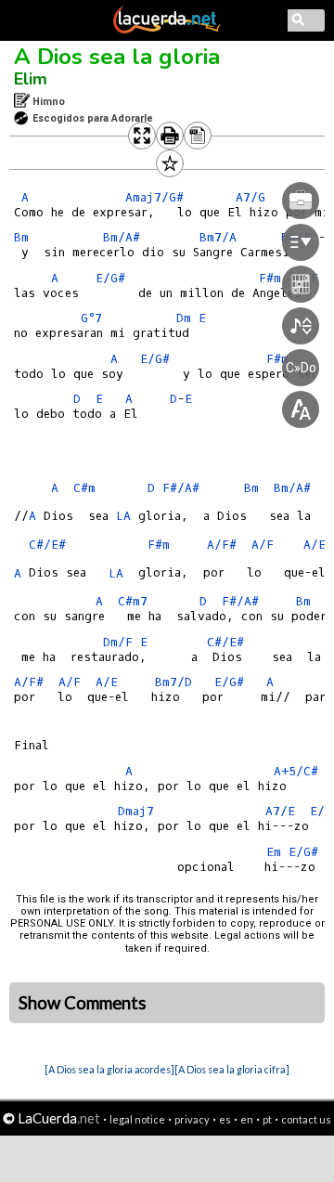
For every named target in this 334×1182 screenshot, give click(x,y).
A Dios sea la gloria (117, 56)
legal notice (137, 1119)
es (225, 1119)
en (246, 1119)
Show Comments (83, 1003)
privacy (192, 1119)
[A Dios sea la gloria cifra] (231, 1069)
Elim (30, 79)
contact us (306, 1119)
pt (267, 1119)
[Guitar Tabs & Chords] (167, 29)
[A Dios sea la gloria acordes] (109, 1069)
